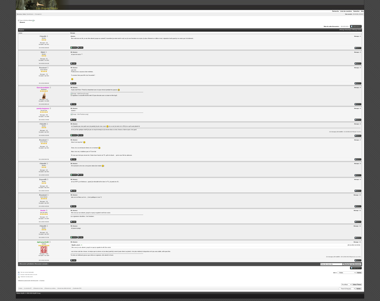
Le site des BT (28, 288)
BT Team (20, 20)
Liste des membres (346, 11)
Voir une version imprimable (27, 272)
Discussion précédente (27, 264)
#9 (360, 179)
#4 (360, 87)
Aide (362, 11)
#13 (360, 242)
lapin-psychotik (356, 256)
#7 (360, 140)
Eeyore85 (42, 179)
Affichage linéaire (356, 29)
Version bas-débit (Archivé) (64, 288)
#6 (360, 124)
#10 (360, 195)
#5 (360, 108)
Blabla (30, 20)
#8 (360, 163)
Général (26, 20)
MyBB (22, 293)
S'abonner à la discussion (26, 276)
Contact (20, 288)
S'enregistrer (38, 14)
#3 (360, 67)
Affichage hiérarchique (345, 29)
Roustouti (43, 68)
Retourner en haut (38, 288)
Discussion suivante (41, 264)
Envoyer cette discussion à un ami (28, 274)
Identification (30, 14)
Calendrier (356, 11)
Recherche (335, 11)
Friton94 (43, 36)
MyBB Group (36, 293)
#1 (360, 36)
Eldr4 (43, 52)
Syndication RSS (77, 288)
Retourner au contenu (50, 288)
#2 (360, 52)
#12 (360, 226)
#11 (360, 210)
